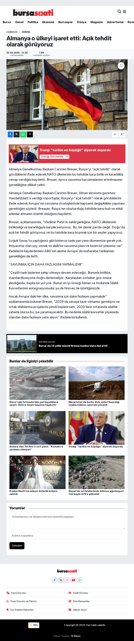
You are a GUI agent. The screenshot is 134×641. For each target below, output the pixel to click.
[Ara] (119, 11)
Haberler (11, 32)
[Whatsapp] (80, 580)
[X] (61, 580)
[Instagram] (67, 580)
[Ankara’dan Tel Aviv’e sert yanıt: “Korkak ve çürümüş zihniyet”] (37, 427)
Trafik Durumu (80, 593)
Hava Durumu (18, 593)
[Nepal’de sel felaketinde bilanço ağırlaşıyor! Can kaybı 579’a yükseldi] (97, 472)
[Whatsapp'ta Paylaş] (23, 134)
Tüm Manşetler (81, 601)
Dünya (81, 22)
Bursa (7, 22)
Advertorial (115, 22)
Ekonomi (48, 22)
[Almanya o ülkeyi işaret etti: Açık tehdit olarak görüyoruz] (67, 94)
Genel (19, 22)
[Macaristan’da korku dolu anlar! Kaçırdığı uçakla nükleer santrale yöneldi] (97, 383)
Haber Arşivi (80, 609)
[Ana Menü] (124, 11)
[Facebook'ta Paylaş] (10, 134)
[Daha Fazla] (30, 134)
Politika (33, 22)
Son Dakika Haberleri (22, 609)
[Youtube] (73, 580)
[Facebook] (54, 580)
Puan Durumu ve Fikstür (23, 601)
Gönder (17, 545)
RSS (35, 625)
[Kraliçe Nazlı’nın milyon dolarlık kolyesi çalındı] (37, 472)
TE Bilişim (75, 636)
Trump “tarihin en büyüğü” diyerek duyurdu (96, 446)
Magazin (96, 22)
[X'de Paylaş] (17, 134)
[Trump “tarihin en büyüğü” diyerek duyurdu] (97, 427)
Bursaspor (65, 22)
